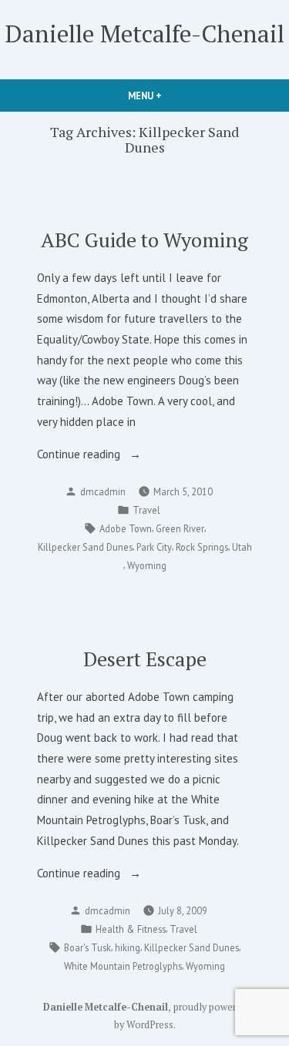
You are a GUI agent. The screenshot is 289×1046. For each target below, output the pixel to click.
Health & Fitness (131, 929)
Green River (180, 528)
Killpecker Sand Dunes (85, 547)
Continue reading (103, 455)
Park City (154, 547)
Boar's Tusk (87, 947)
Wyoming (146, 565)
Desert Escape (145, 658)
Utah (242, 547)
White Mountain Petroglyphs (123, 966)
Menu (171, 95)
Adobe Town (125, 528)
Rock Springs (202, 547)
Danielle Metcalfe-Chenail (144, 33)
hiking (127, 947)
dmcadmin (103, 491)
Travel (146, 510)
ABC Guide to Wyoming (144, 239)
